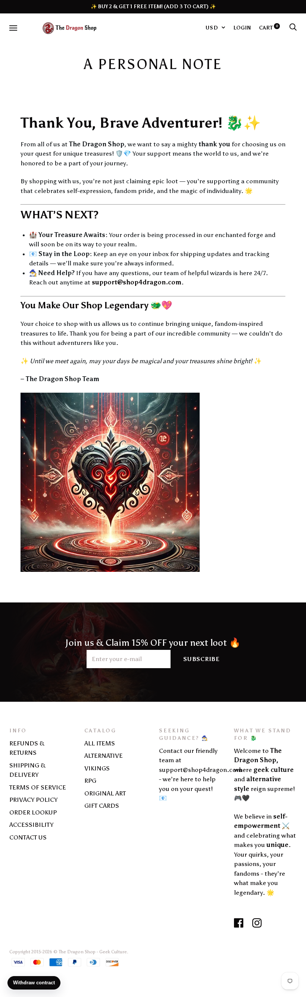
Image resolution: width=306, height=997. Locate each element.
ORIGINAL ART (105, 793)
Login (242, 28)
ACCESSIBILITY (31, 824)
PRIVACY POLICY (33, 799)
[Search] (293, 28)
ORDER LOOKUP (33, 812)
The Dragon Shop (77, 951)
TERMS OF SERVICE (37, 787)
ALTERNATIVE (103, 755)
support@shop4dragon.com (136, 282)
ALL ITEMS (99, 743)
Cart (268, 28)
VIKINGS (97, 768)
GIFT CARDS (101, 805)
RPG (90, 780)
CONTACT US (28, 837)
